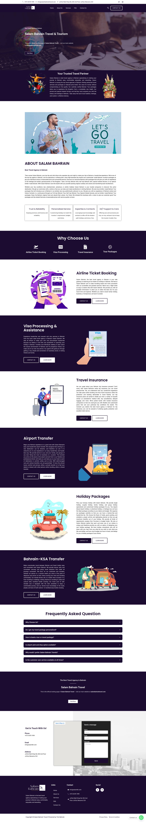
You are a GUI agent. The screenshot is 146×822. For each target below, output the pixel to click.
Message (86, 741)
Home (52, 8)
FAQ (75, 8)
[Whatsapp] (141, 817)
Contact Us (83, 8)
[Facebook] (119, 2)
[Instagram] (122, 2)
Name (85, 729)
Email (85, 735)
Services (68, 8)
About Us (59, 8)
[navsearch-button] (108, 8)
